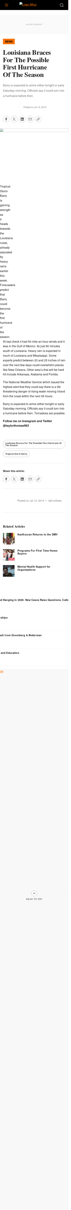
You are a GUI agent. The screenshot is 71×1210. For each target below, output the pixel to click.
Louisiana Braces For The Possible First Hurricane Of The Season (33, 444)
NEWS (9, 41)
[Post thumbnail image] (9, 539)
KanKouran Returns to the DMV (37, 534)
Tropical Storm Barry (16, 453)
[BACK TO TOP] (34, 893)
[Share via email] (30, 119)
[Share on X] (14, 119)
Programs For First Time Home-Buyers (37, 552)
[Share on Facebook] (6, 119)
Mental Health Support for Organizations (34, 568)
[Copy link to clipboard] (38, 119)
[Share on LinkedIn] (22, 119)
